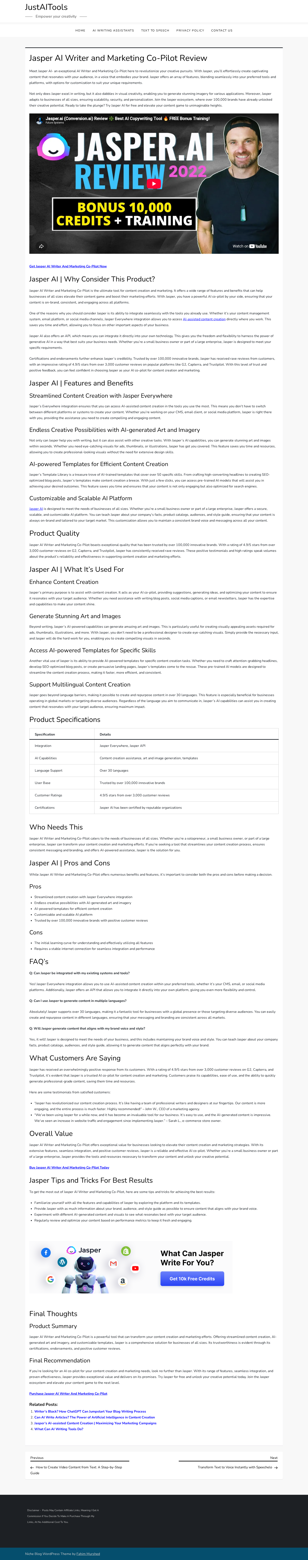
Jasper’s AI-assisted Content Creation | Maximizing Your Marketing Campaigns (95, 1423)
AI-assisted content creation (204, 319)
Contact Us (222, 31)
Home (80, 31)
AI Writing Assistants (113, 31)
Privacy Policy (190, 31)
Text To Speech (155, 31)
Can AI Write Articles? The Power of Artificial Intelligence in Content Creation (94, 1417)
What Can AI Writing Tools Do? (58, 1429)
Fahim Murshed (88, 1554)
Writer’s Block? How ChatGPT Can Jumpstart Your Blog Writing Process (90, 1411)
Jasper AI (36, 509)
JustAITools (46, 7)
